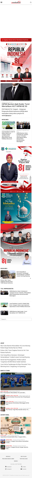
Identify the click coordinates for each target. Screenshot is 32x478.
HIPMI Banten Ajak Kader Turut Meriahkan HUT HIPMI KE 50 (16, 105)
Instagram (9, 469)
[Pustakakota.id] (16, 2)
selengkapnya (6, 115)
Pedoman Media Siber (8, 458)
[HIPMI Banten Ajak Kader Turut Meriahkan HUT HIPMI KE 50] (16, 92)
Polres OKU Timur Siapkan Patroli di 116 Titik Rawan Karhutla (7, 281)
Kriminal (8, 395)
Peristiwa (5, 391)
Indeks (16, 461)
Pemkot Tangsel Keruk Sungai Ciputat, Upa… (17, 447)
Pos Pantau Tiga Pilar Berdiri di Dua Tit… (17, 409)
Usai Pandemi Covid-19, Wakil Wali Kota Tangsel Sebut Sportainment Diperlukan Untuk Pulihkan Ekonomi (8, 135)
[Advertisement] (16, 21)
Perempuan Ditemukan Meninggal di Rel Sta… (17, 403)
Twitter (24, 466)
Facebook (9, 466)
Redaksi (8, 456)
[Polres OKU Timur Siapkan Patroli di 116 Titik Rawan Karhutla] (8, 274)
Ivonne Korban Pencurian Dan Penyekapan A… (18, 397)
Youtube (24, 469)
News (2, 391)
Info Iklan (23, 456)
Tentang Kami (23, 458)
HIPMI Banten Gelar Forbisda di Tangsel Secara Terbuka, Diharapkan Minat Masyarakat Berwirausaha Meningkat (22, 137)
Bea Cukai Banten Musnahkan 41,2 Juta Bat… (13, 392)
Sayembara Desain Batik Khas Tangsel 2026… (14, 437)
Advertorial (4, 435)
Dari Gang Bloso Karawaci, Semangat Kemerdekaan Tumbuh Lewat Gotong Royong (23, 274)
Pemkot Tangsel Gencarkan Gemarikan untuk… (17, 441)
